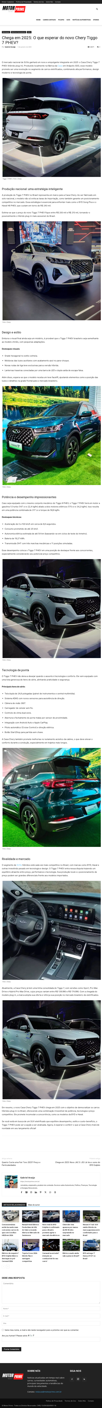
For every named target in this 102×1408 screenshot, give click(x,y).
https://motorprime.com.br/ (30, 1181)
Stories (96, 20)
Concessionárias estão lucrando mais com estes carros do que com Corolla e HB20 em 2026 (10, 1230)
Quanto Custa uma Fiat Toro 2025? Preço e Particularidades (21, 1163)
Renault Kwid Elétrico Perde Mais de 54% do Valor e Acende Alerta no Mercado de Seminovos (30, 1230)
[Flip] (35, 53)
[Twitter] (10, 53)
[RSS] (84, 1379)
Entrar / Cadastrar (8, 2)
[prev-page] (3, 1266)
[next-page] (7, 1266)
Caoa (60, 65)
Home (38, 20)
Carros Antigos (49, 20)
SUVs (68, 20)
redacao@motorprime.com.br (48, 1391)
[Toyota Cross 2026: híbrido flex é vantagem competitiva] (30, 1245)
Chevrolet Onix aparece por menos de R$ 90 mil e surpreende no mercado (70, 1230)
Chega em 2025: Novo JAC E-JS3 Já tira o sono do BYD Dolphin (77, 1163)
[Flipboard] (27, 1192)
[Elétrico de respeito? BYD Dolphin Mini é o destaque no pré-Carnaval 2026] (10, 1245)
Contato (58, 2)
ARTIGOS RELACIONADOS (14, 1205)
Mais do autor (34, 1205)
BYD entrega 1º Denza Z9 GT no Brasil (89, 1256)
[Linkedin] (37, 1192)
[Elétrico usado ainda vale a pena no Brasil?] (71, 1245)
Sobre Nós (49, 2)
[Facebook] (4, 53)
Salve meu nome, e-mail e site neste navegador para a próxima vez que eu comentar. (42, 1330)
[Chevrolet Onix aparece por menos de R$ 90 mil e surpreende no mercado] (71, 1216)
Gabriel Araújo (10, 47)
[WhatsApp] (23, 53)
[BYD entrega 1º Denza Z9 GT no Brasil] (91, 1245)
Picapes (61, 20)
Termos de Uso (39, 2)
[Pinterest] (16, 53)
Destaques (6, 32)
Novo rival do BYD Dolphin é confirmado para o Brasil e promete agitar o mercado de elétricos (51, 1230)
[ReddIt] (29, 53)
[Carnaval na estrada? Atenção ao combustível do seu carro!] (51, 1245)
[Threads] (56, 1192)
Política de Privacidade (23, 2)
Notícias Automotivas (82, 20)
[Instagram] (32, 1192)
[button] (97, 9)
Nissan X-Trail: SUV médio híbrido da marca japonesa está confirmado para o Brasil (91, 1230)
